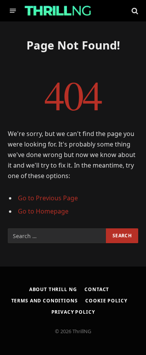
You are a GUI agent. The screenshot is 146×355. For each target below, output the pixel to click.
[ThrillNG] (58, 10)
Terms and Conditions (44, 300)
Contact (96, 289)
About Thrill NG (53, 289)
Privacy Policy (73, 312)
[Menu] (13, 10)
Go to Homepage (43, 211)
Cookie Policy (106, 300)
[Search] (134, 10)
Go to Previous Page (48, 198)
